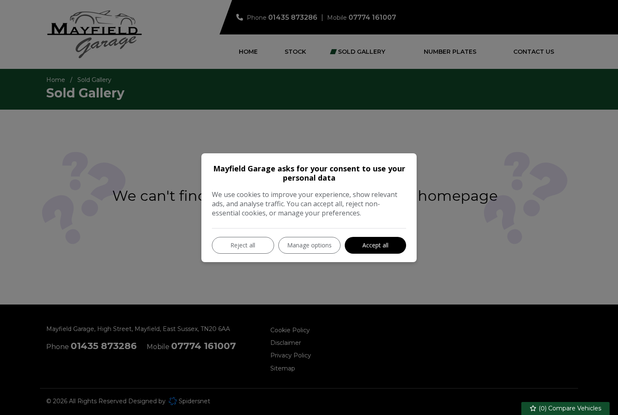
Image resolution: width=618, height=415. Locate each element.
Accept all (375, 245)
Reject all (242, 245)
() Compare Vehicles (569, 408)
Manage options (309, 245)
